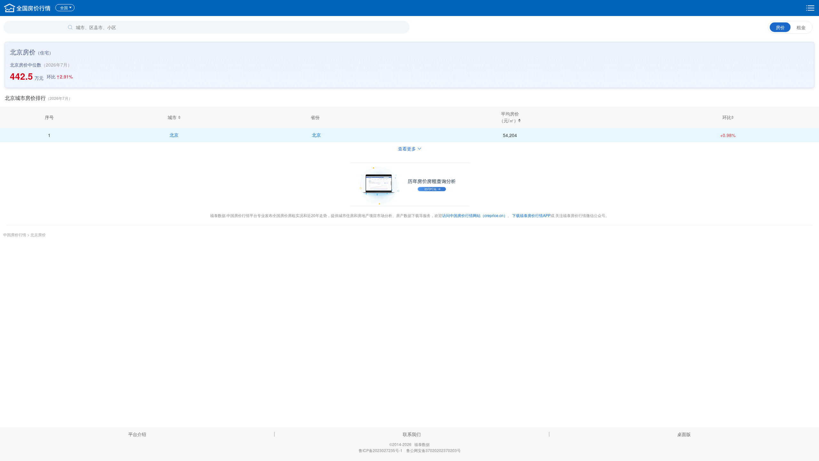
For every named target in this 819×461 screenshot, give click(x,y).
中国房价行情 (15, 234)
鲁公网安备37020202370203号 (433, 450)
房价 (780, 27)
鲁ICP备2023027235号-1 (380, 450)
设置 (810, 8)
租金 (801, 27)
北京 (174, 135)
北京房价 (38, 234)
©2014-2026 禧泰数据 (409, 444)
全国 (64, 7)
